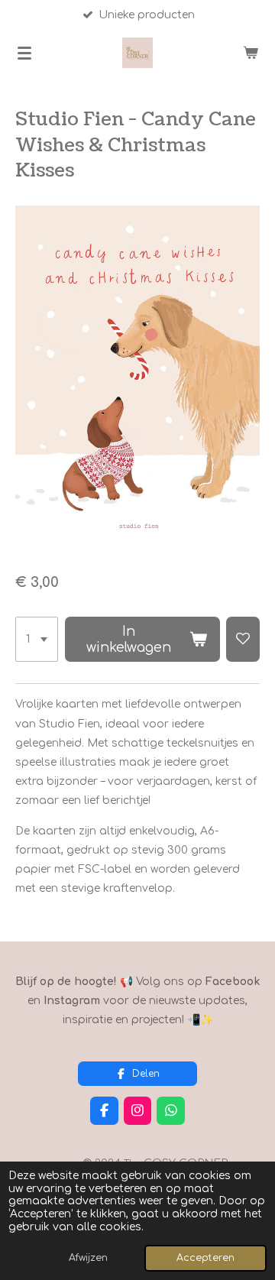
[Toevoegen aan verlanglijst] (243, 640)
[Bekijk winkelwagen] (250, 52)
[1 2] (36, 640)
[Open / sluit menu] (24, 52)
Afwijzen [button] (88, 1257)
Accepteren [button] (205, 1257)
